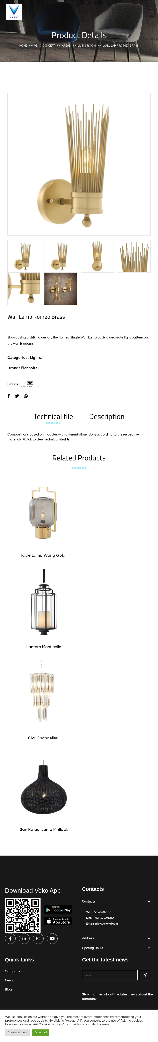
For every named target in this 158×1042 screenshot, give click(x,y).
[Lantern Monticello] (43, 604)
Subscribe (145, 975)
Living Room (87, 45)
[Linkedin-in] (24, 938)
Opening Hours (92, 948)
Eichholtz (29, 368)
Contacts (89, 901)
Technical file (53, 416)
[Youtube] (52, 938)
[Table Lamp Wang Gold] (42, 513)
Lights (35, 358)
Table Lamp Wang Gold (42, 556)
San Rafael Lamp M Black (44, 830)
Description (106, 416)
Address (88, 938)
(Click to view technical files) (44, 439)
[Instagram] (38, 938)
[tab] (53, 416)
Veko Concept (44, 45)
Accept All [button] (41, 1032)
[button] (117, 901)
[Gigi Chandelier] (42, 695)
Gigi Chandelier (43, 738)
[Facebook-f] (10, 938)
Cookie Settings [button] (18, 1032)
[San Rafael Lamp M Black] (43, 787)
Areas (66, 45)
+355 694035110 (103, 918)
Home (23, 45)
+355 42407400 (101, 912)
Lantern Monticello (43, 647)
